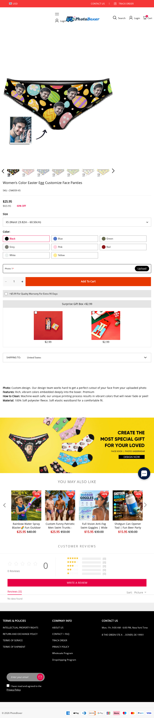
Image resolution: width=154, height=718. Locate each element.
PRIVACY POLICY (60, 646)
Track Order (126, 3)
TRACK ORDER (59, 640)
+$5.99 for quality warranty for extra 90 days (33, 293)
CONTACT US (98, 3)
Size (5, 214)
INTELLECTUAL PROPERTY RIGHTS (20, 627)
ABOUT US (57, 627)
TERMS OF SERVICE (13, 640)
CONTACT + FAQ (60, 634)
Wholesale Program (62, 653)
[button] (10, 105)
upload (141, 268)
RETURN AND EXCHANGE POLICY (20, 634)
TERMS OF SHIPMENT (14, 646)
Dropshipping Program (64, 659)
